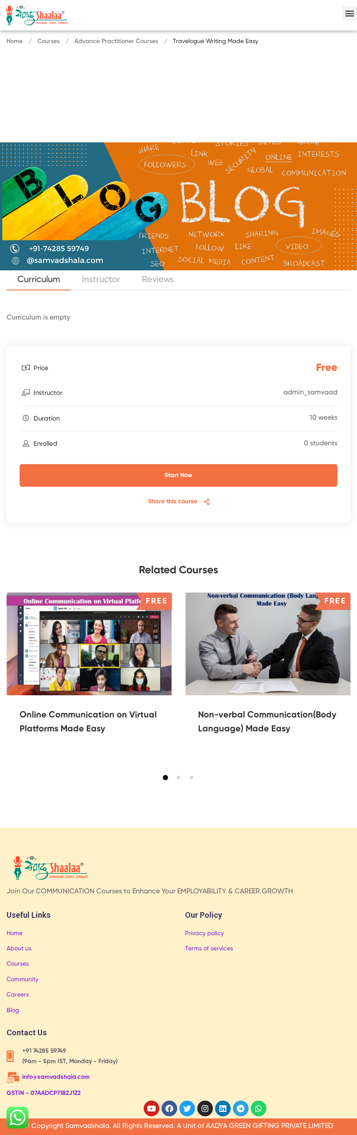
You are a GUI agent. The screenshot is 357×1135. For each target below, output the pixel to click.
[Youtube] (151, 1108)
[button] (350, 13)
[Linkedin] (223, 1108)
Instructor (101, 280)
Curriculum (38, 280)
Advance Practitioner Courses (116, 41)
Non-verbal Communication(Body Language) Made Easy (267, 722)
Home (15, 41)
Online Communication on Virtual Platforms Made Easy (88, 722)
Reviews (158, 280)
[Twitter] (187, 1108)
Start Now (178, 475)
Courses (48, 41)
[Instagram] (205, 1108)
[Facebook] (169, 1108)
